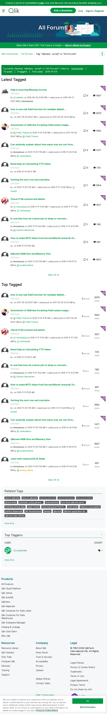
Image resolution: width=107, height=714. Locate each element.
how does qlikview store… (73, 502)
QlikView (14, 93)
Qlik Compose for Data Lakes (16, 610)
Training (5, 670)
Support (5, 674)
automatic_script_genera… (31, 502)
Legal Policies (77, 662)
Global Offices (43, 678)
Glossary (5, 665)
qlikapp (47, 511)
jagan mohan (33, 507)
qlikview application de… (75, 511)
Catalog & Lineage (10, 627)
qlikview (57, 511)
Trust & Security (44, 657)
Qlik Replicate (8, 606)
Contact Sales (43, 683)
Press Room (42, 652)
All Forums (52, 27)
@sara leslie (10, 502)
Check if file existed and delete (27, 199)
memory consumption (90, 507)
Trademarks (76, 671)
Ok (87, 701)
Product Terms (77, 685)
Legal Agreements (79, 680)
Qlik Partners (7, 652)
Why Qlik (5, 635)
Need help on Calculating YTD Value (30, 163)
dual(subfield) (52, 502)
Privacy (39, 665)
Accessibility (42, 661)
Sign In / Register (95, 11)
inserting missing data (15, 507)
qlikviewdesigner (66, 498)
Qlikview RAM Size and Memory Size (30, 253)
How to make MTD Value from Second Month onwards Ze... (43, 238)
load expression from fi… (53, 507)
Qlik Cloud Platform (11, 588)
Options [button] (102, 54)
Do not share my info (81, 689)
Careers (40, 670)
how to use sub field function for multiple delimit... (38, 109)
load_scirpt (73, 507)
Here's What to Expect (78, 45)
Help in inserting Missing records (28, 89)
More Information (88, 707)
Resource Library (10, 648)
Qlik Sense (6, 593)
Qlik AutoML (7, 597)
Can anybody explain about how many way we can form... (42, 144)
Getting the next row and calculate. (30, 179)
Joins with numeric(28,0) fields (27, 458)
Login (41, 3)
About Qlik (41, 648)
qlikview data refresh (15, 516)
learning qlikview (47, 498)
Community (77, 68)
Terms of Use (77, 676)
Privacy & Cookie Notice (82, 667)
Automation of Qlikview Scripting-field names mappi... (40, 125)
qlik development (33, 511)
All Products (7, 584)
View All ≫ (53, 274)
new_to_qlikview (29, 498)
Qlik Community (9, 53)
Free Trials (6, 657)
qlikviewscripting (84, 498)
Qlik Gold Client (9, 631)
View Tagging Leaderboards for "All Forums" (53, 534)
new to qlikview (12, 498)
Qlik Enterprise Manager (13, 622)
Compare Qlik (8, 661)
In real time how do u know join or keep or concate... (39, 218)
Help (80, 11)
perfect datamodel (13, 511)
